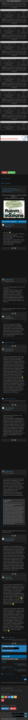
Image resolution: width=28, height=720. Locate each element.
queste (12, 362)
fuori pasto (4, 661)
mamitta (24, 663)
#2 (25, 284)
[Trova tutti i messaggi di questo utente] (13, 248)
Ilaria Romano (9, 225)
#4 (25, 353)
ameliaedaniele (9, 539)
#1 (25, 229)
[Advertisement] (14, 156)
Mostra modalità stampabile (8, 673)
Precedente (5, 646)
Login (5, 172)
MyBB (7, 718)
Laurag (7, 316)
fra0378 (3, 668)
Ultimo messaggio (17, 663)
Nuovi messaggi (6, 183)
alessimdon (8, 279)
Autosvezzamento (12, 188)
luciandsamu (8, 349)
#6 (25, 476)
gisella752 (4, 662)
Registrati (12, 172)
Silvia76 (7, 577)
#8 (25, 581)
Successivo (11, 646)
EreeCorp (14, 718)
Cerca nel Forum (6, 178)
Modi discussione (22, 221)
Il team (13, 708)
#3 (25, 321)
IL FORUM (4, 188)
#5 (25, 412)
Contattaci (5, 708)
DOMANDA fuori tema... (7, 667)
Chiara (24, 669)
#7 (25, 543)
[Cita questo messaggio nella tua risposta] (15, 248)
